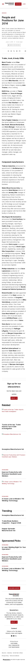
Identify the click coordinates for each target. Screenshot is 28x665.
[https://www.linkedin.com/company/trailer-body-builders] (14, 636)
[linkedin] (11, 51)
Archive (4, 13)
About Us (4, 652)
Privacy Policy (5, 655)
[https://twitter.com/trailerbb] (16, 636)
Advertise (9, 652)
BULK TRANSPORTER (14, 645)
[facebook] (8, 51)
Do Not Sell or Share (18, 652)
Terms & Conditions (14, 655)
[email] (19, 51)
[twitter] (14, 51)
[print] (25, 51)
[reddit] (17, 51)
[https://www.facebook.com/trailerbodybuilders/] (11, 636)
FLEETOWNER (14, 643)
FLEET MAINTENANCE (14, 647)
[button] (3, 4)
